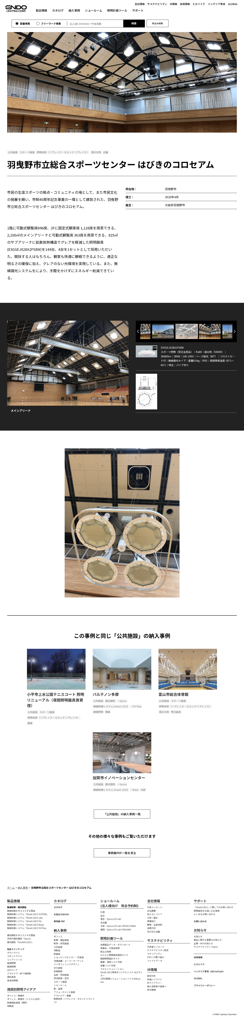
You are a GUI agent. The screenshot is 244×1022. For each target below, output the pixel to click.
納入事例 (23, 887)
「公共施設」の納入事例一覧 (122, 814)
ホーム (11, 887)
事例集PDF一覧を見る (122, 853)
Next (234, 331)
